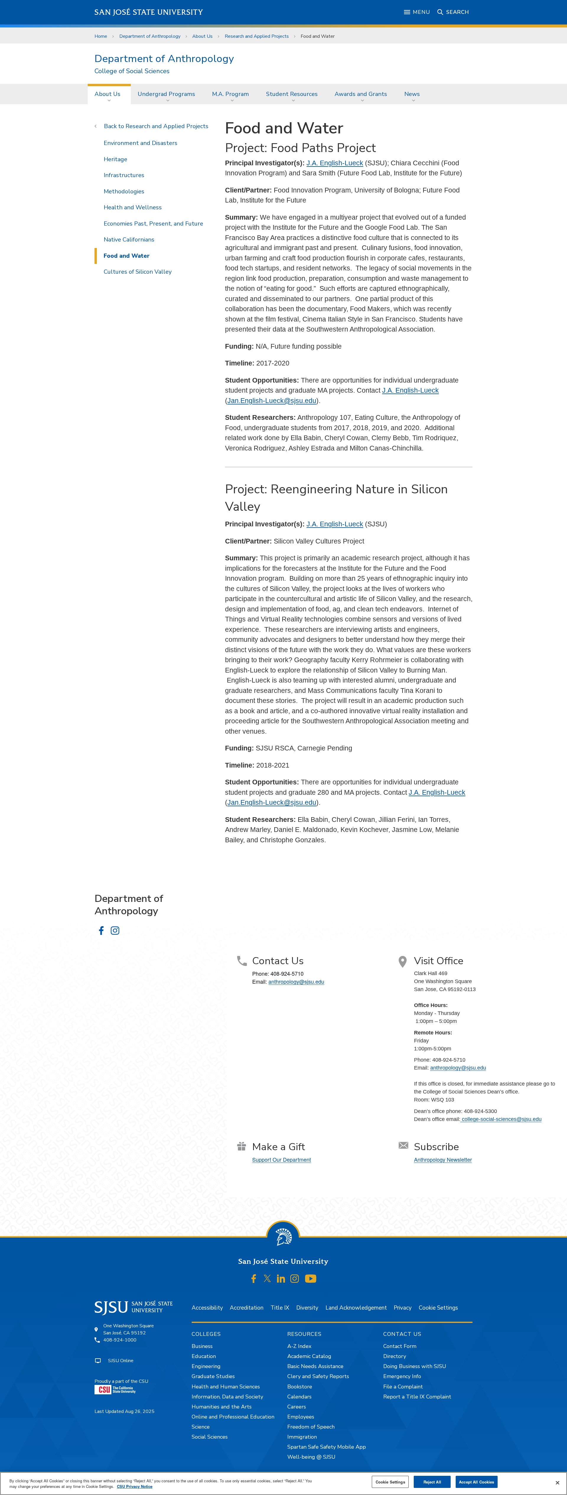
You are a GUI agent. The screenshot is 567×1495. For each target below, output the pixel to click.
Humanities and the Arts (222, 1406)
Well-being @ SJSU (311, 1456)
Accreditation (246, 1308)
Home (100, 36)
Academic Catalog (309, 1356)
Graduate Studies (213, 1376)
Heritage (115, 159)
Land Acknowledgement (356, 1308)
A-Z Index (299, 1346)
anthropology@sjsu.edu (296, 981)
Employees (300, 1416)
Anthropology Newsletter (443, 1159)
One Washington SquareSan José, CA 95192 (128, 1329)
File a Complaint (403, 1386)
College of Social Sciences (132, 71)
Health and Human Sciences (226, 1386)
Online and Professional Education (233, 1416)
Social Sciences (210, 1436)
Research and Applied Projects (257, 36)
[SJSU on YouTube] (310, 1278)
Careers (296, 1406)
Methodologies (124, 191)
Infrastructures (124, 175)
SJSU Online (120, 1360)
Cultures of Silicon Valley (138, 272)
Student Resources (292, 94)
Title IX (280, 1308)
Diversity (307, 1308)
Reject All (432, 1482)
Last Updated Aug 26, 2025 (124, 1411)
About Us (202, 36)
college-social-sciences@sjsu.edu (501, 1119)
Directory (394, 1356)
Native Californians (129, 240)
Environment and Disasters (140, 143)
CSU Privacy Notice (134, 1486)
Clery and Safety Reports (318, 1376)
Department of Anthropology (149, 36)
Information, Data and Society (227, 1396)
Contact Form (399, 1346)
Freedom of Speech (311, 1426)
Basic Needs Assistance (315, 1366)
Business (202, 1346)
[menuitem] (109, 94)
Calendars (299, 1396)
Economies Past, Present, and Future (153, 224)
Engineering (206, 1366)
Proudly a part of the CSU (121, 1381)
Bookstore (299, 1386)
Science (201, 1426)
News (412, 94)
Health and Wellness (133, 207)
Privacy (403, 1308)
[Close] (557, 1482)
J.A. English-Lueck (335, 163)
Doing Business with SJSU (414, 1366)
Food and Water (127, 256)
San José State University (148, 12)
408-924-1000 (119, 1340)
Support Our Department (281, 1159)
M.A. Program (230, 94)
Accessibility (207, 1308)
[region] (283, 1483)
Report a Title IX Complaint (417, 1396)
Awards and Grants (361, 94)
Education (204, 1356)
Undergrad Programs (166, 94)
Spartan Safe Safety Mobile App (326, 1446)
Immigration (302, 1436)
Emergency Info (402, 1376)
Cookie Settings (438, 1308)
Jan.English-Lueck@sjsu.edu (271, 400)
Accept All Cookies (476, 1482)
